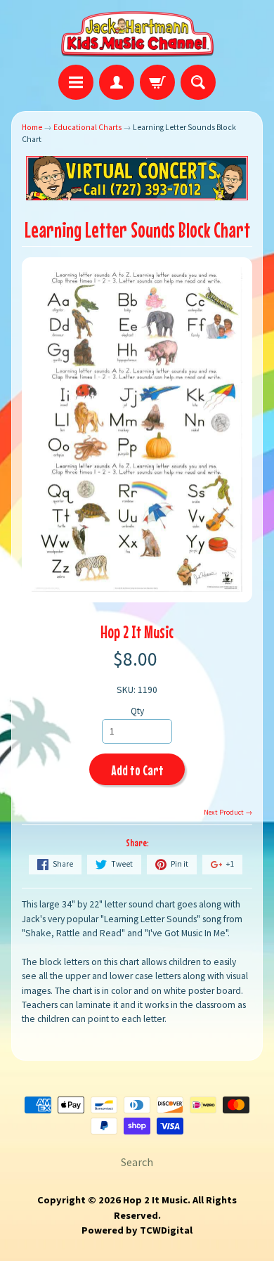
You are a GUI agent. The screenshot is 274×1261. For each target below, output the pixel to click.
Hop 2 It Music (137, 632)
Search (137, 1162)
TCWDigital (166, 1230)
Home (32, 127)
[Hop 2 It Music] (137, 34)
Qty (137, 711)
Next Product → (228, 812)
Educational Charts (87, 127)
